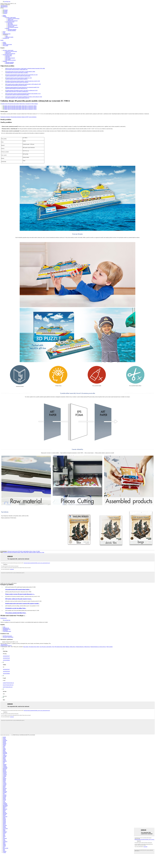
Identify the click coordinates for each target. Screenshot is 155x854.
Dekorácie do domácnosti (12, 20)
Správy (4, 31)
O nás (4, 32)
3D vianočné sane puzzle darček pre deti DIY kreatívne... (16, 85)
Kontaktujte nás (6, 38)
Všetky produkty (109, 646)
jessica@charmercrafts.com (8, 684)
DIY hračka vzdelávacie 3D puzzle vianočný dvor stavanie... (17, 82)
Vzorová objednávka (32, 116)
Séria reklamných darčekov (13, 27)
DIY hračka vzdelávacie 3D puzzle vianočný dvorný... (18, 598)
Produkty (4, 16)
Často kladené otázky (7, 631)
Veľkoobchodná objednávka (15, 116)
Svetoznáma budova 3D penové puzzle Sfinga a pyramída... (16, 72)
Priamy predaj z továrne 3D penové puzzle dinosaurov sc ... (20, 594)
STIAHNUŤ (5, 630)
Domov (4, 15)
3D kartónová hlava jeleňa (34, 646)
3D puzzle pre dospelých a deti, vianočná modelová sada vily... (17, 97)
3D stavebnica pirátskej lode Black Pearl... (15, 612)
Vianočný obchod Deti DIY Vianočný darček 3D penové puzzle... (18, 75)
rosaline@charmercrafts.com (6, 645)
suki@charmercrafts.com (7, 686)
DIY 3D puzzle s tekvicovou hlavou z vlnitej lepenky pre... (16, 69)
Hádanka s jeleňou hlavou (70, 646)
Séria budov (10, 22)
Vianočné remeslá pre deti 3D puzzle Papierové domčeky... (16, 78)
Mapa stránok (25, 646)
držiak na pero (10, 19)
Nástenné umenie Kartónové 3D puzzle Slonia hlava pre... (16, 88)
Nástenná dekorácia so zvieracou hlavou (98, 646)
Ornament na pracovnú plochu (13, 18)
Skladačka (7, 28)
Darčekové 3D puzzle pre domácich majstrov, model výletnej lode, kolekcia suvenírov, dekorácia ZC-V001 (23, 552)
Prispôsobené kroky (6, 33)
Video (6, 35)
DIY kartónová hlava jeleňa (59, 646)
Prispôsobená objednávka (5, 116)
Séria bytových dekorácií (12, 25)
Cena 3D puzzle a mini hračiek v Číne (46, 646)
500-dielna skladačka (12, 30)
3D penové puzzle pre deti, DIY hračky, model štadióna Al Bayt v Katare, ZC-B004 (24, 551)
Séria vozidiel (10, 23)
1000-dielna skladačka (12, 29)
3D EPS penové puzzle (9, 21)
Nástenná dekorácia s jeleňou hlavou (83, 646)
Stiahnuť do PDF (25, 116)
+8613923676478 (3, 6)
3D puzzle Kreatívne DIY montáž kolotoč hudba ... (17, 589)
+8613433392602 (6, 660)
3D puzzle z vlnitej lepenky (10, 17)
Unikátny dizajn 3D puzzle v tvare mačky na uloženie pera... (16, 91)
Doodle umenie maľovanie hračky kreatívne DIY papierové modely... (22, 603)
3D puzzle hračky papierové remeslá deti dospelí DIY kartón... (17, 94)
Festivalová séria (11, 26)
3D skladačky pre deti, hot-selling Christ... (15, 608)
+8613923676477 (3, 5)
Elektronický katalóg (9, 37)
